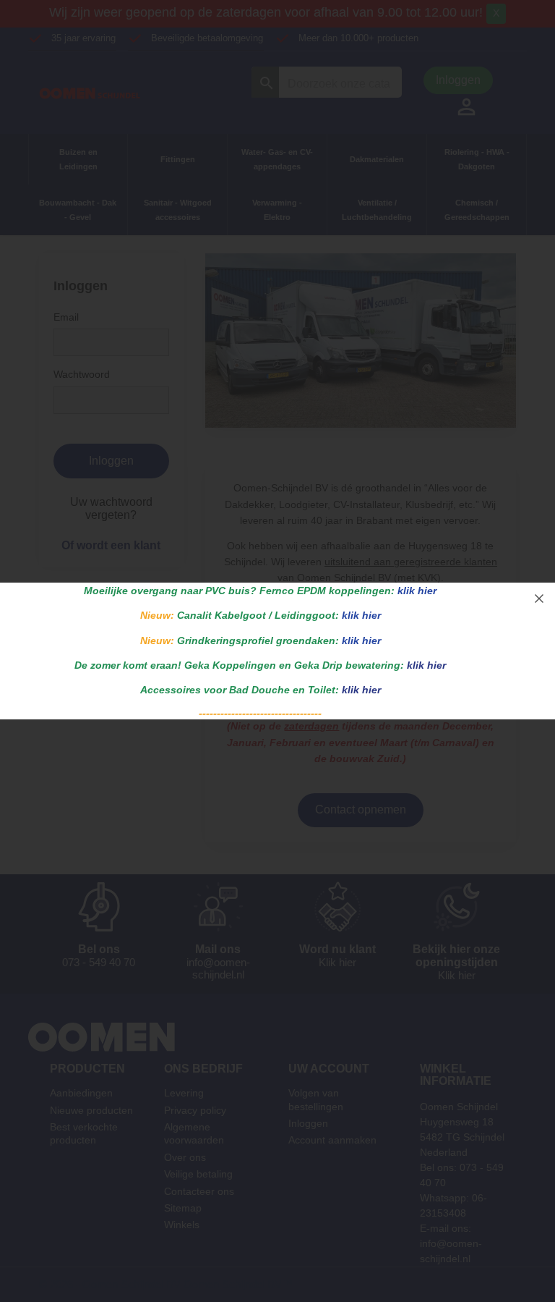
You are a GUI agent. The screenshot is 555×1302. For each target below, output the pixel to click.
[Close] (539, 598)
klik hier (416, 590)
